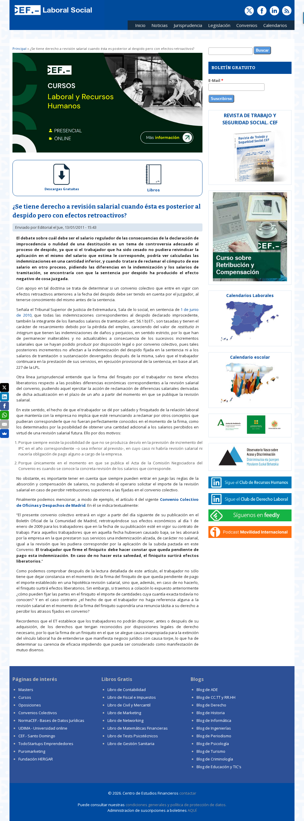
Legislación (217, 26)
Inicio (140, 25)
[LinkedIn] (4, 396)
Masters (25, 689)
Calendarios (273, 26)
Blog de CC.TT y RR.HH (216, 697)
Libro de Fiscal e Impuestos (131, 697)
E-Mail (215, 80)
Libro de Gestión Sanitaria (130, 743)
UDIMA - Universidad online (42, 728)
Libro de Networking (125, 720)
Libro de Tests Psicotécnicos (132, 736)
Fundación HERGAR (35, 759)
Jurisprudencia (186, 26)
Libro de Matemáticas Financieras (137, 728)
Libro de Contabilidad (126, 689)
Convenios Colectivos (37, 712)
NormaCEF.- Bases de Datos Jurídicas (51, 720)
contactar (187, 793)
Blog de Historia (211, 712)
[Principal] (52, 15)
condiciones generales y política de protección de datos (176, 804)
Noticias (159, 25)
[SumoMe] (4, 433)
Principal (19, 48)
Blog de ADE (207, 689)
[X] (4, 387)
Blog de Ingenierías (214, 728)
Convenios (245, 26)
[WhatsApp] (4, 415)
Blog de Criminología (215, 759)
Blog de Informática (214, 720)
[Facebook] (4, 405)
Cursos (24, 697)
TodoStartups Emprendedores (45, 743)
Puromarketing (31, 751)
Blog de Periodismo (214, 736)
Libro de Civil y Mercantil (129, 705)
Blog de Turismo (211, 751)
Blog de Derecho (211, 705)
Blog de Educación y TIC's (219, 766)
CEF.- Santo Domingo (36, 736)
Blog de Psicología (213, 743)
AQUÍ (192, 810)
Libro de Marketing (124, 712)
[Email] (4, 424)
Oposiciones (29, 705)
